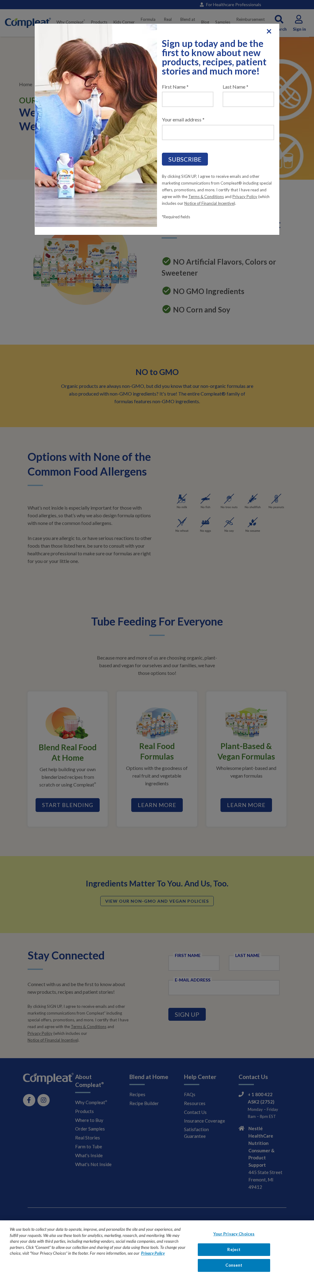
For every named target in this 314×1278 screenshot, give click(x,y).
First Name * (175, 87)
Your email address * (183, 119)
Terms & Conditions (206, 196)
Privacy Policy (244, 196)
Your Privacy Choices (234, 1233)
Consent (233, 1265)
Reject (233, 1249)
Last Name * (235, 87)
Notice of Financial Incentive (209, 203)
